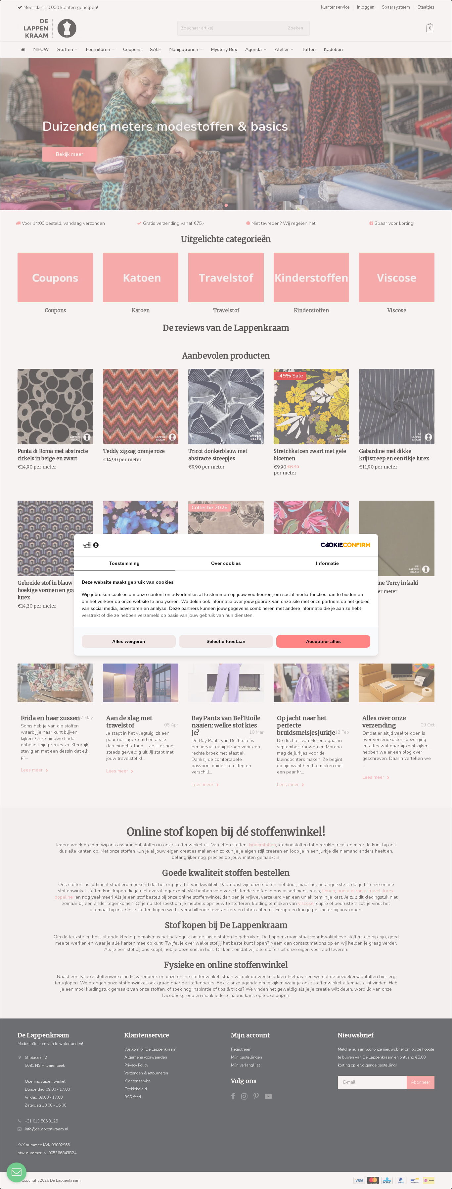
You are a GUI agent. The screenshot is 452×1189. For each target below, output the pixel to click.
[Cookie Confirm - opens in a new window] (345, 544)
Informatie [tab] (327, 563)
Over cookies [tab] (226, 563)
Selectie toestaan (226, 641)
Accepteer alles (323, 641)
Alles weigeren (128, 641)
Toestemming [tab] (124, 563)
